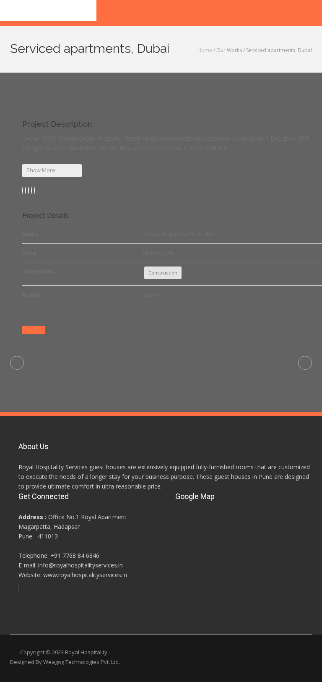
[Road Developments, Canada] (305, 363)
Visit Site (33, 330)
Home (204, 50)
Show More (40, 170)
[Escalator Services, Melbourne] (17, 363)
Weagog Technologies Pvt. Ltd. (81, 662)
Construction (162, 272)
